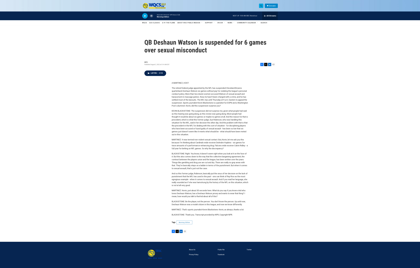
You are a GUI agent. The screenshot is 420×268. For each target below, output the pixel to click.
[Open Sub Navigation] (202, 23)
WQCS (144, 23)
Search (264, 23)
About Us (192, 250)
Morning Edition (184, 222)
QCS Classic (154, 23)
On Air (220, 23)
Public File (221, 250)
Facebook (221, 254)
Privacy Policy (193, 254)
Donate (272, 6)
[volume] (151, 15)
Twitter (249, 250)
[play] (145, 16)
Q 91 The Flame (168, 23)
